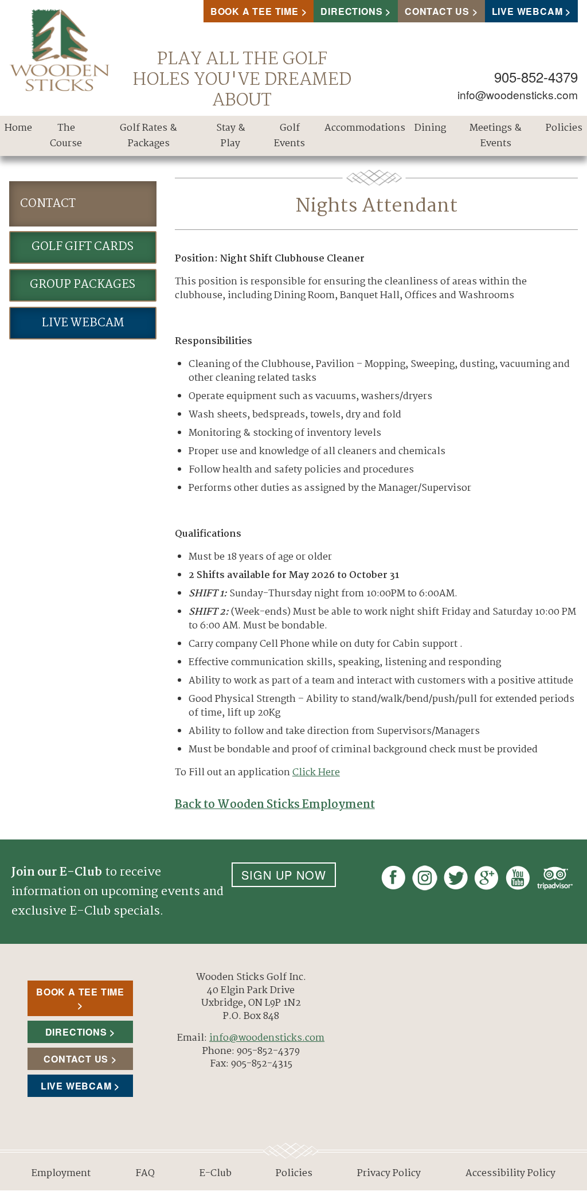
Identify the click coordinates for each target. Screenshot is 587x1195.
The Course (66, 135)
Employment (61, 1173)
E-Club (215, 1173)
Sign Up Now (283, 874)
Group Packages (82, 284)
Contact (48, 203)
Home (18, 128)
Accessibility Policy (510, 1173)
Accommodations (364, 128)
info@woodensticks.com (517, 94)
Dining (430, 128)
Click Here (316, 772)
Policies (564, 128)
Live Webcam (527, 11)
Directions (351, 11)
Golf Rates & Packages (148, 135)
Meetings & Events (495, 135)
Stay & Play (230, 135)
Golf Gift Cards (83, 246)
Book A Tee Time (254, 11)
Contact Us (437, 11)
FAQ (145, 1173)
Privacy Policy (389, 1173)
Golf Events (289, 135)
